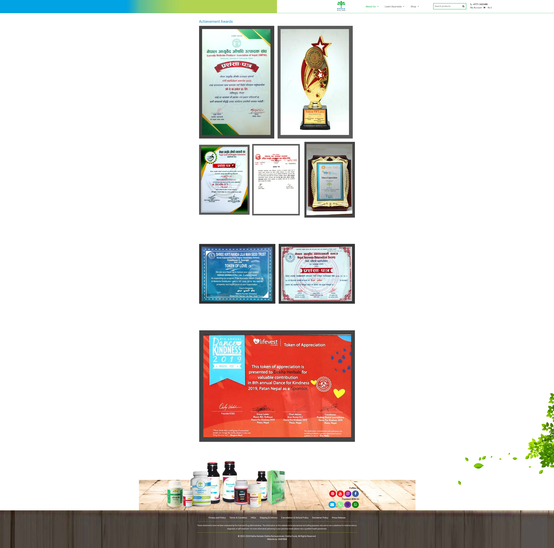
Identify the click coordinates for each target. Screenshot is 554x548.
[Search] (463, 6)
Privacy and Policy (217, 517)
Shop (413, 6)
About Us (371, 6)
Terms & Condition (238, 517)
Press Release (339, 517)
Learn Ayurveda (393, 6)
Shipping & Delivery (268, 517)
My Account (476, 7)
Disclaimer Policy (320, 517)
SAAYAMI (282, 539)
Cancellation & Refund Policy (294, 517)
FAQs (253, 517)
